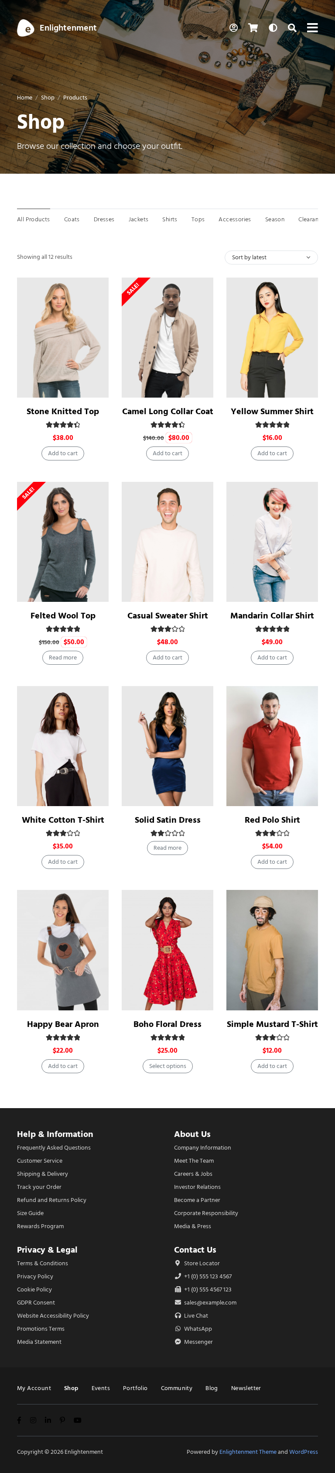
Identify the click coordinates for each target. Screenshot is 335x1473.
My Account (34, 1388)
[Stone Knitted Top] (63, 338)
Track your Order (39, 1186)
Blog (211, 1388)
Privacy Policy (35, 1276)
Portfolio (135, 1388)
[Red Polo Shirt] (272, 746)
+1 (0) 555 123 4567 (207, 1276)
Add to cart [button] (63, 453)
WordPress (303, 1451)
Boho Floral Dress (167, 1024)
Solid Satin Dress (168, 819)
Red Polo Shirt (272, 819)
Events (101, 1388)
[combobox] (271, 257)
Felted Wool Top (63, 615)
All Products (33, 219)
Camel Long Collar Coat (167, 411)
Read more (63, 657)
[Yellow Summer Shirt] (272, 338)
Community (177, 1388)
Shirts (169, 219)
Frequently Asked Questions (54, 1147)
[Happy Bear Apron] (63, 950)
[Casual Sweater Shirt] (167, 542)
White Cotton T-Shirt (63, 819)
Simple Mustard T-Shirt (272, 1024)
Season (274, 219)
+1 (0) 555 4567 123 (207, 1289)
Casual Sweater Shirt (167, 615)
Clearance (311, 219)
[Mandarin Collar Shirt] (272, 542)
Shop (48, 97)
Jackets (139, 219)
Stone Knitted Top (63, 411)
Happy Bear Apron (63, 1024)
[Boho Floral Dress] (167, 950)
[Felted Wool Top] (63, 542)
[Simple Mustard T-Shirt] (272, 950)
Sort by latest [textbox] (249, 257)
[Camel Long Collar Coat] (167, 338)
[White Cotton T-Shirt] (63, 746)
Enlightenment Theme (248, 1451)
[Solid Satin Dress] (167, 746)
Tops (198, 219)
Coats (72, 219)
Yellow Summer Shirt (272, 411)
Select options (167, 1066)
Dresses (104, 219)
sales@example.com (210, 1302)
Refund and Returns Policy (51, 1200)
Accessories (235, 219)
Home (24, 97)
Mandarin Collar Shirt (272, 615)
